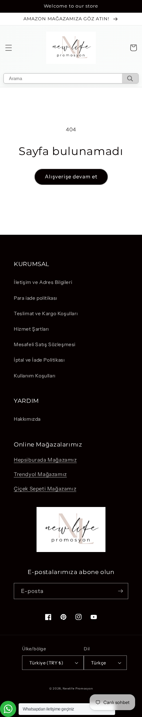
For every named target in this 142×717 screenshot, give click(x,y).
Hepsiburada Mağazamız (45, 459)
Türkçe (98, 662)
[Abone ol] (120, 591)
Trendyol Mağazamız (40, 474)
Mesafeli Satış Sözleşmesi (44, 344)
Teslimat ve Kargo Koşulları (46, 313)
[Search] (130, 78)
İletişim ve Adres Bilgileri (43, 282)
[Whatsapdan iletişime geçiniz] (8, 709)
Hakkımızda (27, 419)
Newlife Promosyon (78, 688)
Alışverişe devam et (71, 176)
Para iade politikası (35, 298)
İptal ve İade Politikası (39, 360)
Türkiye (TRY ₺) (46, 662)
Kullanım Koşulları (34, 376)
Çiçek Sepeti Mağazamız (45, 488)
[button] (8, 47)
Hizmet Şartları (31, 329)
